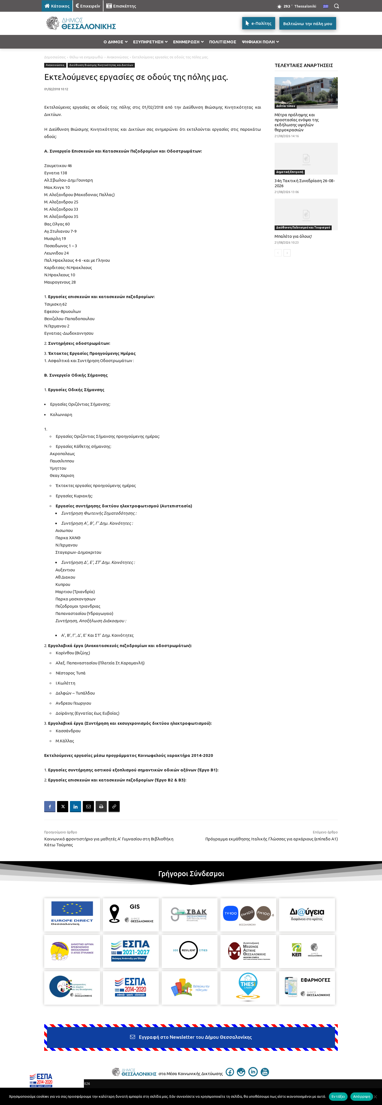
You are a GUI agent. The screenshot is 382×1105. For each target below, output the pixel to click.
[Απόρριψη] (375, 1096)
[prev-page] (278, 252)
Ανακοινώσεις (118, 57)
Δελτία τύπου (285, 106)
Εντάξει (338, 1096)
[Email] (88, 806)
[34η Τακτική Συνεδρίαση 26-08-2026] (306, 158)
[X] (62, 806)
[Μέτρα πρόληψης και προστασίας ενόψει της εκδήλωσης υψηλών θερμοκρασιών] (306, 93)
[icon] (229, 1074)
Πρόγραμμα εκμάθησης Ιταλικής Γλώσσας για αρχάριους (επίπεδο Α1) (271, 839)
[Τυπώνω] (101, 806)
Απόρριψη (361, 1096)
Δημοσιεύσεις (55, 57)
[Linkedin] (75, 806)
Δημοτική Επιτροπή (289, 172)
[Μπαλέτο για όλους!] (306, 214)
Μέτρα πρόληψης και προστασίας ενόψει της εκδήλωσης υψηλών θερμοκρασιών (297, 122)
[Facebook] (49, 806)
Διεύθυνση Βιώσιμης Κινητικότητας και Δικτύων (101, 64)
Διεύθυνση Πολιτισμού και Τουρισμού (303, 227)
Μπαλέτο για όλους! (293, 236)
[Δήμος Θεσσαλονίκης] (86, 23)
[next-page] (287, 252)
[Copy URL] (114, 806)
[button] (336, 6)
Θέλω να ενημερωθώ (86, 57)
